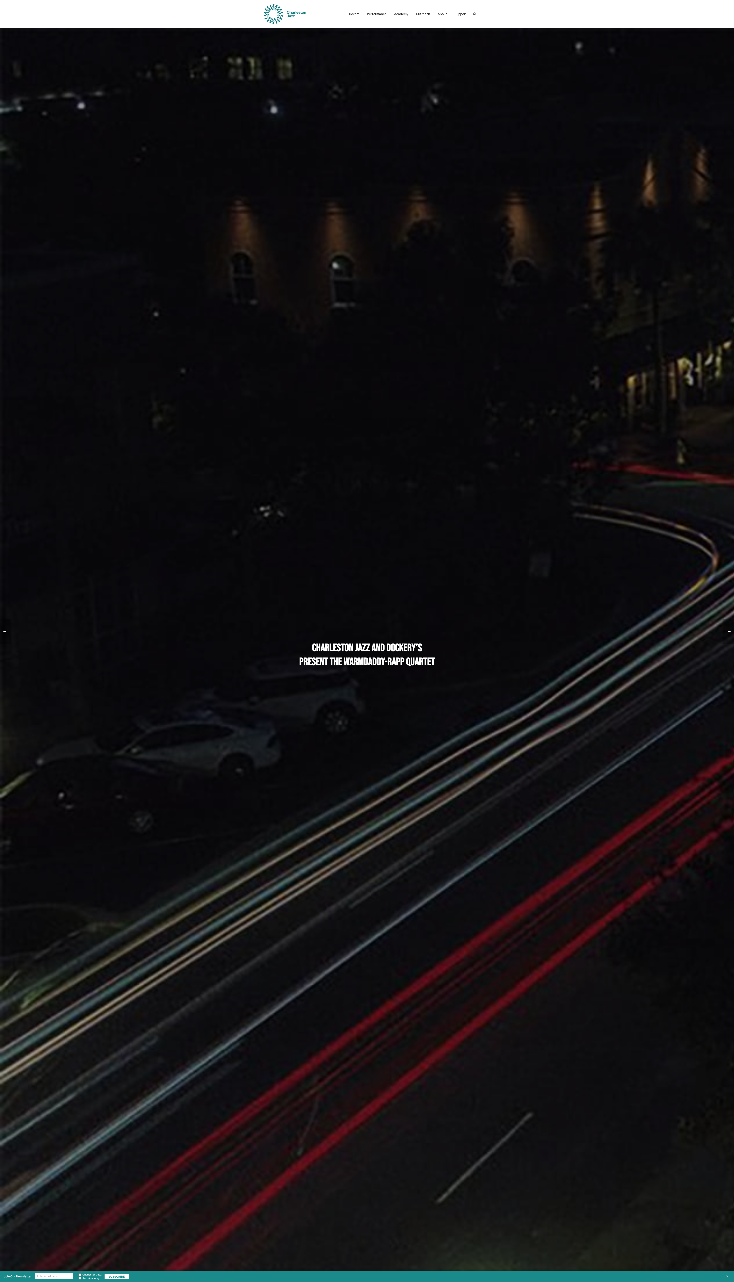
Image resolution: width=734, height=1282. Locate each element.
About (442, 14)
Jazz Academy (90, 1278)
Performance (376, 14)
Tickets (353, 14)
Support (461, 14)
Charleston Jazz (91, 1274)
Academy (401, 14)
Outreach (423, 14)
